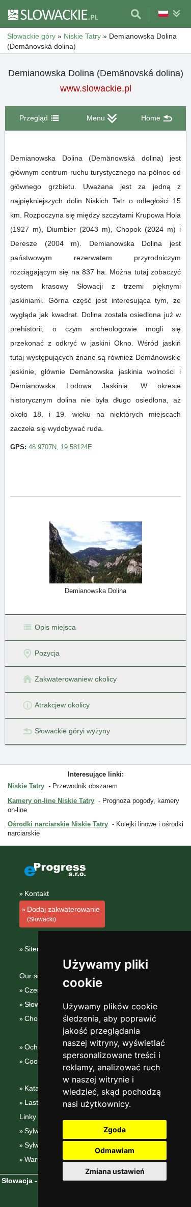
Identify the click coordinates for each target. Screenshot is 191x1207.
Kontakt (36, 893)
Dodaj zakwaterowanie (63, 914)
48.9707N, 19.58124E (60, 447)
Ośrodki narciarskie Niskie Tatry (58, 824)
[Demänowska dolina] (96, 551)
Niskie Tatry (82, 36)
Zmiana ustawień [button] (115, 1171)
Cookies (37, 1061)
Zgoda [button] (114, 1129)
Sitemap (37, 949)
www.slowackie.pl (95, 88)
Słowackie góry (31, 36)
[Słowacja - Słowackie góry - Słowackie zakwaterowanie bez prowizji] (52, 14)
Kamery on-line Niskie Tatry (51, 800)
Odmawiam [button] (114, 1150)
